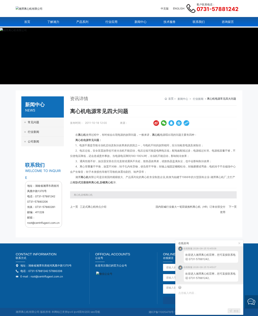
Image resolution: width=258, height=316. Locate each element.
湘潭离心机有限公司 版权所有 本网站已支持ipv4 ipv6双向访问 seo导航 (58, 311)
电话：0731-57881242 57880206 (41, 271)
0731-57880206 (37, 201)
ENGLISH (178, 8)
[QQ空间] (179, 123)
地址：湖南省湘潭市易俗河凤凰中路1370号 (46, 265)
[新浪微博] (156, 123)
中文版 (165, 8)
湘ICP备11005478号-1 (162, 312)
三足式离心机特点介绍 (93, 206)
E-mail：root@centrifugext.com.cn (41, 276)
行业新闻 (198, 98)
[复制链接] (186, 123)
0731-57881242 (218, 9)
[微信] (164, 123)
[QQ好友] (171, 123)
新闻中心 (183, 98)
